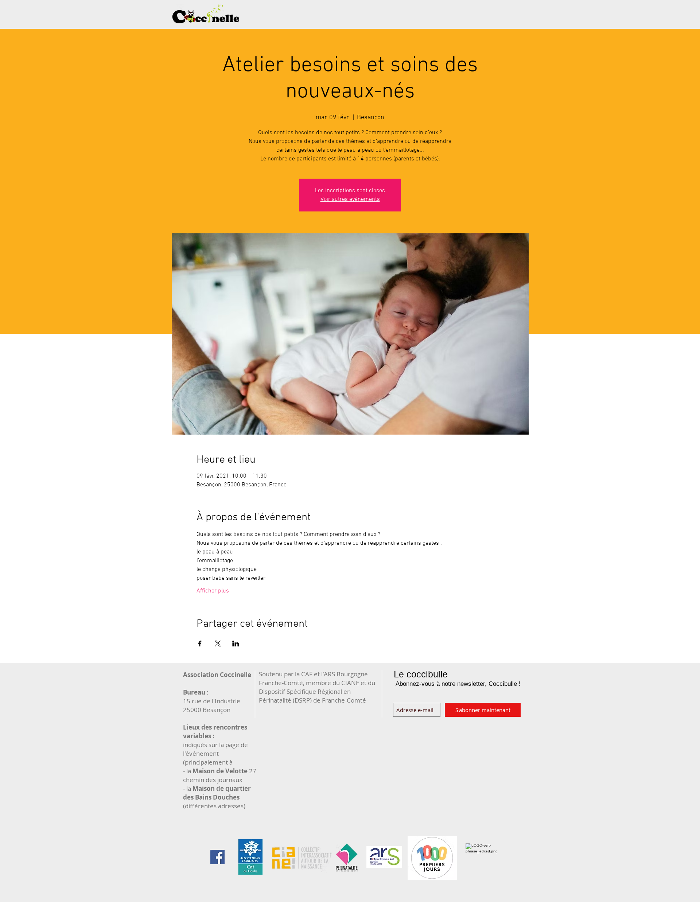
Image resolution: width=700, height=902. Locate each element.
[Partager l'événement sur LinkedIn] (235, 643)
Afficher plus (213, 591)
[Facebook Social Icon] (217, 857)
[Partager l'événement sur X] (217, 643)
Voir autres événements (350, 199)
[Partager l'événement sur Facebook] (200, 643)
